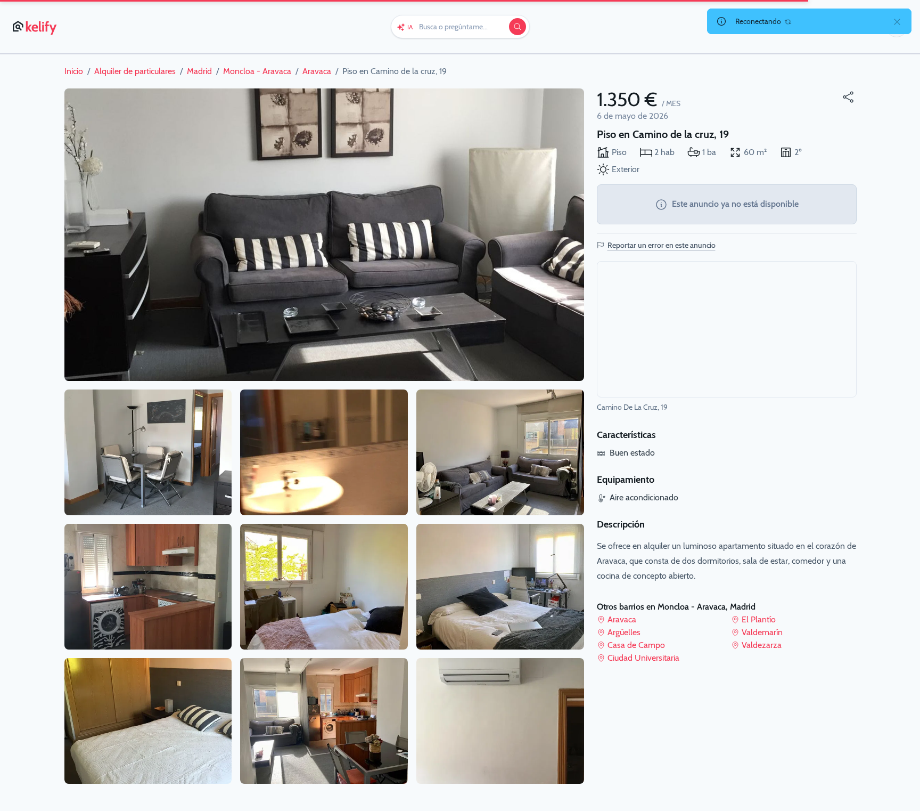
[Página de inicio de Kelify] (35, 26)
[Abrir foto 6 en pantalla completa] (324, 587)
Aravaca (621, 619)
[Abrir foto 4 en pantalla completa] (148, 721)
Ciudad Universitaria (643, 658)
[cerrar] (897, 21)
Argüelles (623, 632)
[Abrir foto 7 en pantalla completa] (324, 721)
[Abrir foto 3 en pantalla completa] (148, 587)
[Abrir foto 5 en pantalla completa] (324, 452)
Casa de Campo (636, 645)
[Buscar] (517, 26)
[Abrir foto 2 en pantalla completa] (148, 452)
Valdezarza (762, 645)
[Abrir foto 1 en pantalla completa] (324, 234)
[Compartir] (848, 97)
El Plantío (759, 619)
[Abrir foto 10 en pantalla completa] (500, 721)
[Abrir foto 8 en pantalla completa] (500, 452)
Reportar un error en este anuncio (661, 245)
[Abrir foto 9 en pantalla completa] (500, 587)
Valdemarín (762, 632)
